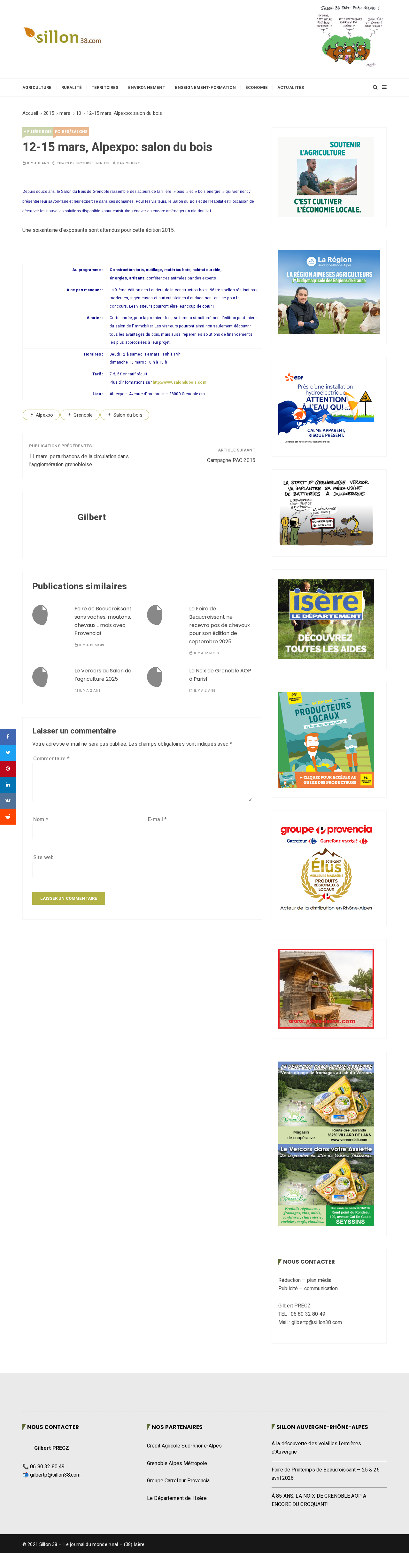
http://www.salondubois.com (179, 382)
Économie (256, 87)
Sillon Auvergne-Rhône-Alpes (322, 1427)
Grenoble (83, 415)
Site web (43, 857)
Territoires (105, 87)
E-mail (157, 819)
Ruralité (71, 87)
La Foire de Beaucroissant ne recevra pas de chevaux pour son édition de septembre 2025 (219, 625)
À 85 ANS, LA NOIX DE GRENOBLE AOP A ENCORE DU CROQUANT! (319, 1500)
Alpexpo (44, 415)
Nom (40, 819)
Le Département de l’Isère (177, 1498)
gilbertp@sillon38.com (55, 1475)
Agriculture (37, 87)
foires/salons (71, 131)
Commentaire (51, 759)
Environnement (147, 87)
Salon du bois (128, 415)
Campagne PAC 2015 (231, 460)
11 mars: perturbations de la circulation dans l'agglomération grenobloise (79, 461)
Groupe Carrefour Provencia (178, 1481)
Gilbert (133, 163)
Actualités (290, 87)
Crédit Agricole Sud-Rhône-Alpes (184, 1446)
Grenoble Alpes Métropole (177, 1463)
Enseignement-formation (205, 87)
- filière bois (38, 131)
